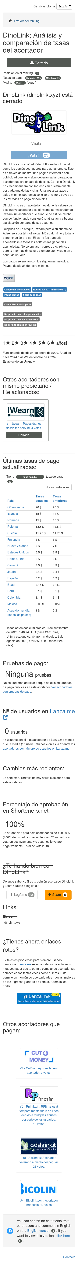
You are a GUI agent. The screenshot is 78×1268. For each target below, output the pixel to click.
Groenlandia (15, 507)
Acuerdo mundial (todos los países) (19, 612)
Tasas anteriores (60, 498)
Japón (11, 571)
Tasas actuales (42, 498)
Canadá (12, 565)
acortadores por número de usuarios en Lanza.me (36, 748)
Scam (58, 894)
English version (40, 1230)
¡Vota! (38, 155)
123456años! (35, 342)
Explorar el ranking (27, 21)
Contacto (69, 1257)
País (10, 500)
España (12, 578)
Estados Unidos (18, 552)
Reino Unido (15, 558)
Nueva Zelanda (17, 546)
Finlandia (13, 539)
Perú (10, 591)
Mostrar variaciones (57, 487)
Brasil (11, 584)
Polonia (12, 526)
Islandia (12, 513)
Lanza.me (24, 964)
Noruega (13, 520)
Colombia (13, 597)
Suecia (12, 533)
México (12, 604)
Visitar (37, 143)
